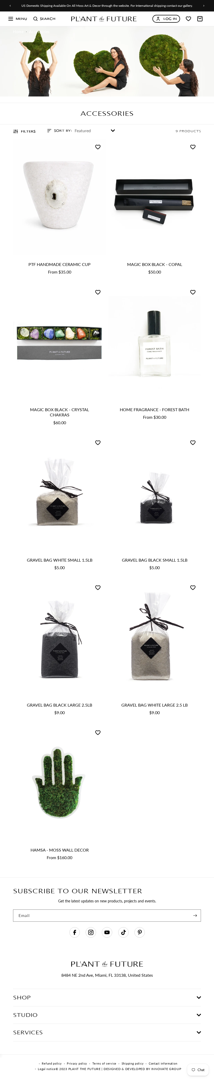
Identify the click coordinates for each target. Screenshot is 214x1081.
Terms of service (104, 1063)
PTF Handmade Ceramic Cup (59, 264)
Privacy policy (77, 1063)
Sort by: (63, 130)
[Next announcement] (204, 5)
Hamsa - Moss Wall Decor (60, 849)
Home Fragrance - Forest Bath (154, 409)
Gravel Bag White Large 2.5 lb (154, 704)
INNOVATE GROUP (165, 1069)
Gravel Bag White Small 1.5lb (59, 559)
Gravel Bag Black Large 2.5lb (59, 704)
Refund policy (52, 1063)
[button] (17, 19)
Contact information (163, 1063)
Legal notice (46, 1069)
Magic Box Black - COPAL (154, 264)
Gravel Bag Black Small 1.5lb (154, 559)
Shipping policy (133, 1063)
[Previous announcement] (10, 5)
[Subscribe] (195, 915)
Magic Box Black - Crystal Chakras (59, 412)
